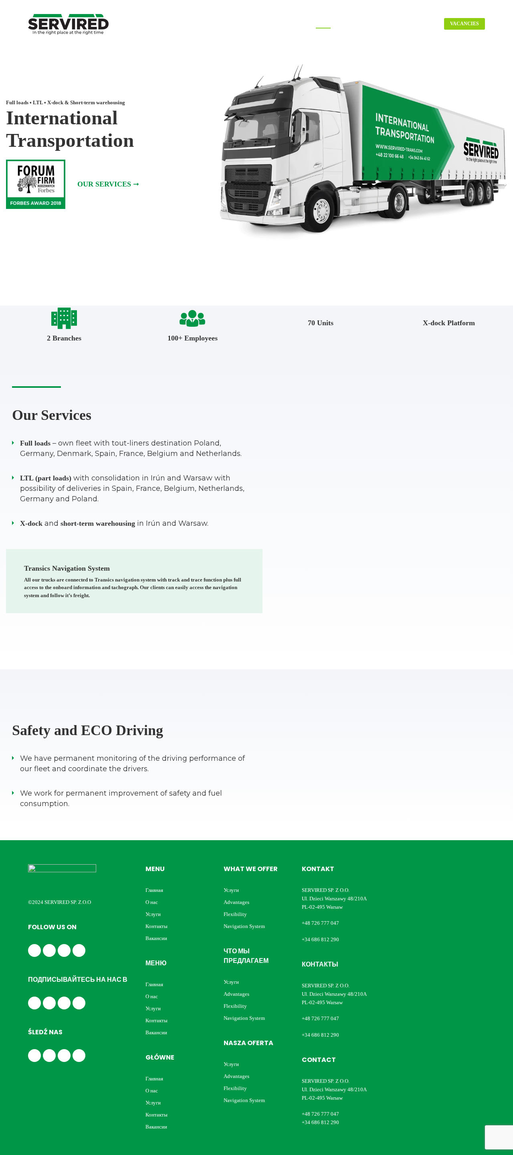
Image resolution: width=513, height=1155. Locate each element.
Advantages (236, 902)
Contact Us (420, 23)
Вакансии (156, 938)
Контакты (156, 926)
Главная (154, 890)
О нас (151, 902)
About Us (351, 23)
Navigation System (244, 926)
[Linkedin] (49, 950)
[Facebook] (34, 950)
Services (384, 23)
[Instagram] (64, 950)
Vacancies (464, 23)
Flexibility (235, 914)
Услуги (153, 914)
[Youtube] (79, 950)
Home (323, 23)
